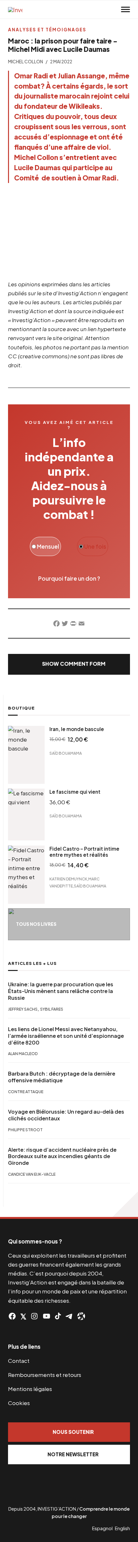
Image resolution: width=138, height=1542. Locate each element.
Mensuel (47, 546)
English (122, 1528)
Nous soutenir (73, 1432)
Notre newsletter (73, 1454)
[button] (69, 664)
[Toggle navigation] (125, 9)
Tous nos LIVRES (36, 924)
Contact (19, 1360)
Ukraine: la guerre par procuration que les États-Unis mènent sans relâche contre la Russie (60, 991)
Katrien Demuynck (68, 878)
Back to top (125, 1204)
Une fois (94, 546)
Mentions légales (30, 1388)
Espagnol (102, 1528)
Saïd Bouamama (65, 753)
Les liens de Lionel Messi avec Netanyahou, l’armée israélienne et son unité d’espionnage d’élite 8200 (66, 1036)
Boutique (21, 708)
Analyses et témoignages (47, 29)
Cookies (19, 1402)
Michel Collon (25, 61)
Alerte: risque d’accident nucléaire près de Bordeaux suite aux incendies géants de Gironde (62, 1156)
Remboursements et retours (44, 1374)
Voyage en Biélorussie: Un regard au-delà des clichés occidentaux (66, 1115)
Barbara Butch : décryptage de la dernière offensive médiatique (61, 1077)
